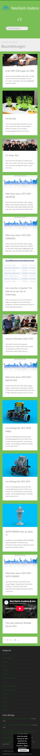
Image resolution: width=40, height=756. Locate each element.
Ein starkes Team (12, 155)
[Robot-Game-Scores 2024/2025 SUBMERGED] (20, 224)
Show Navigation (32, 20)
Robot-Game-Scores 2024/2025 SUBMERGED (17, 725)
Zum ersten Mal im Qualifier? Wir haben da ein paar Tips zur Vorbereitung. (19, 291)
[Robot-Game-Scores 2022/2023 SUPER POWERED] (20, 562)
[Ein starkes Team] (20, 145)
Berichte (5, 662)
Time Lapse (6, 702)
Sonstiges (6, 694)
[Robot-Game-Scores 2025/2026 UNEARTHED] (20, 182)
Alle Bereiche (11, 118)
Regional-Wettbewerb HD (11, 686)
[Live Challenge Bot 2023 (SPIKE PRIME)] (20, 412)
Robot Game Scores (9, 690)
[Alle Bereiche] (20, 102)
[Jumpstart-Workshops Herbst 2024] (20, 324)
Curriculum (6, 670)
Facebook (17, 34)
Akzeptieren (23, 750)
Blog (4, 666)
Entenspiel (6, 674)
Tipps (4, 706)
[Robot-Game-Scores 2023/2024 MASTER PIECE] (20, 365)
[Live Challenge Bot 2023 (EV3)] (20, 465)
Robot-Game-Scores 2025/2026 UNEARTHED (17, 719)
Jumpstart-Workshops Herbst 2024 (19, 338)
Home (4, 682)
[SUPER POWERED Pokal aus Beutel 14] (20, 515)
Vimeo (22, 34)
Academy (5, 654)
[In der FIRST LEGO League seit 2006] (20, 60)
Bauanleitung (7, 658)
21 (15, 640)
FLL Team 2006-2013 (9, 678)
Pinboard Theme (16, 754)
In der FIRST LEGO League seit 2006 (20, 70)
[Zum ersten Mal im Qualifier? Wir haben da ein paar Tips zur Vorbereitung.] (20, 270)
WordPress (28, 754)
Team (4, 698)
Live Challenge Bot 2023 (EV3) (18, 481)
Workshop (6, 710)
